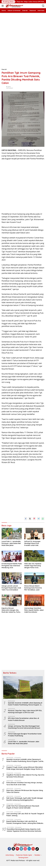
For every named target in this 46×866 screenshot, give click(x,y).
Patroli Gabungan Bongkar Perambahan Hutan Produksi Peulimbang (25, 735)
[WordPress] (21, 849)
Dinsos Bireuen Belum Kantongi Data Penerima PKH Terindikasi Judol (33, 588)
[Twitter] (13, 849)
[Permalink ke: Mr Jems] (3, 87)
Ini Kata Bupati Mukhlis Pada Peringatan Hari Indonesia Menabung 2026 (12, 566)
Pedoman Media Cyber (24, 855)
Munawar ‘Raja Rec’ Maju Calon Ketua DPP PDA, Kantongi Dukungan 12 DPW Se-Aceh (25, 711)
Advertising (10, 855)
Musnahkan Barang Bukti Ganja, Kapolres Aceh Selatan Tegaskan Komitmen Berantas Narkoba (24, 830)
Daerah (4, 69)
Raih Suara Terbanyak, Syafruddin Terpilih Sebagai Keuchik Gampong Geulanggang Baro (24, 799)
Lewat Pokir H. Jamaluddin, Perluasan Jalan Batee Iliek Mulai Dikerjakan (11, 543)
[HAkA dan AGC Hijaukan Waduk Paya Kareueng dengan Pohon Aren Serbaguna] (34, 556)
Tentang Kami (23, 858)
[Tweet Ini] (30, 518)
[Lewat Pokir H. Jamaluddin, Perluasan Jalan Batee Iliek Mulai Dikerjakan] (12, 533)
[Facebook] (9, 849)
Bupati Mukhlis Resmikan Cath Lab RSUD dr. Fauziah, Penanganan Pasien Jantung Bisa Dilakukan (25, 822)
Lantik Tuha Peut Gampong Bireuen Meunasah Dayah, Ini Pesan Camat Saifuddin (22, 807)
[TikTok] (37, 849)
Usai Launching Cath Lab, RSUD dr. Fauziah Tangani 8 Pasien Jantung (25, 815)
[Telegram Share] (38, 518)
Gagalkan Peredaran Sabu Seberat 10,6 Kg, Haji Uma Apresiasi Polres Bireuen (25, 776)
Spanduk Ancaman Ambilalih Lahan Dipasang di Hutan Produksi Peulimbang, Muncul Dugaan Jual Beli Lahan (25, 704)
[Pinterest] (17, 849)
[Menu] (3, 6)
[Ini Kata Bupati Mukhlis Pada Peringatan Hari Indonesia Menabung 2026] (12, 556)
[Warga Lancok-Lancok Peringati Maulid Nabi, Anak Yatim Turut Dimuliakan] (12, 578)
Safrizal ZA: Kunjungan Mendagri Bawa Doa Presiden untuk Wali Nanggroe (32, 543)
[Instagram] (25, 849)
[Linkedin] (29, 849)
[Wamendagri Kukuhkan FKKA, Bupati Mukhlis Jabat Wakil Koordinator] (34, 600)
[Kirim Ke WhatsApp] (42, 518)
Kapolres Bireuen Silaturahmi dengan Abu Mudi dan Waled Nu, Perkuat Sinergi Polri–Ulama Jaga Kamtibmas (12, 610)
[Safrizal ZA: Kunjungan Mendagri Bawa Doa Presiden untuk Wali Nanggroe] (34, 533)
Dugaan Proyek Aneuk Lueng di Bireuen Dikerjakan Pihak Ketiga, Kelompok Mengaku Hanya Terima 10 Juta (24, 768)
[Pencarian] (43, 6)
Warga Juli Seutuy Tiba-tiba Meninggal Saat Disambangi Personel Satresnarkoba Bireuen (24, 727)
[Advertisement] (23, 36)
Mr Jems (8, 87)
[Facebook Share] (25, 518)
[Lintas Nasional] (14, 6)
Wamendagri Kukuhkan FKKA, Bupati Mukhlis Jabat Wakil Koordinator (34, 610)
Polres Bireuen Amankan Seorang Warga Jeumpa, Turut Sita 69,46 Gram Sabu (24, 784)
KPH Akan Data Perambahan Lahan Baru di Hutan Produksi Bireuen (23, 719)
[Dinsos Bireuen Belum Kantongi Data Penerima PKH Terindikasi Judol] (34, 578)
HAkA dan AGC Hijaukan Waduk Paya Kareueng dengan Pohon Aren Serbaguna (32, 566)
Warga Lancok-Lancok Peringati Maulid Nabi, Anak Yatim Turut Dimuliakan (11, 588)
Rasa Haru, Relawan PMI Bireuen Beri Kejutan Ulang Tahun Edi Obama (24, 791)
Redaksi (37, 855)
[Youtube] (33, 849)
